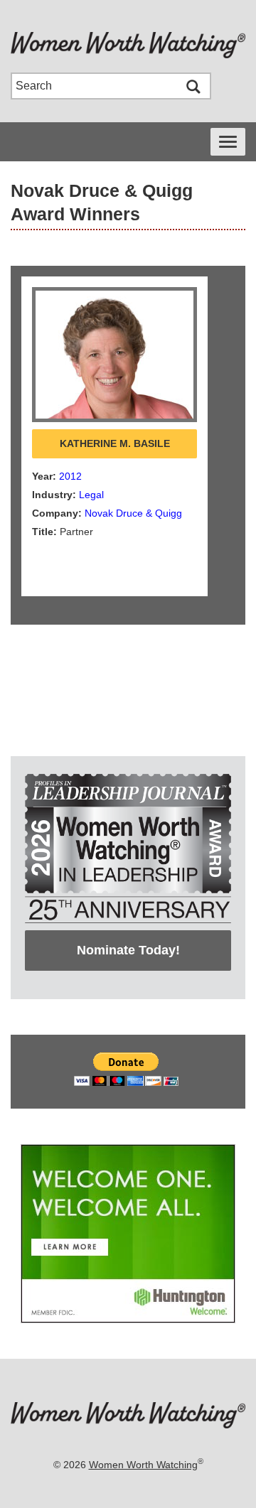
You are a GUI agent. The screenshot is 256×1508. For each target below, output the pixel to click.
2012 (70, 476)
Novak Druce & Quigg (133, 513)
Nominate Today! (128, 950)
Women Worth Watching (143, 1464)
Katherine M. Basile (115, 443)
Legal (91, 494)
